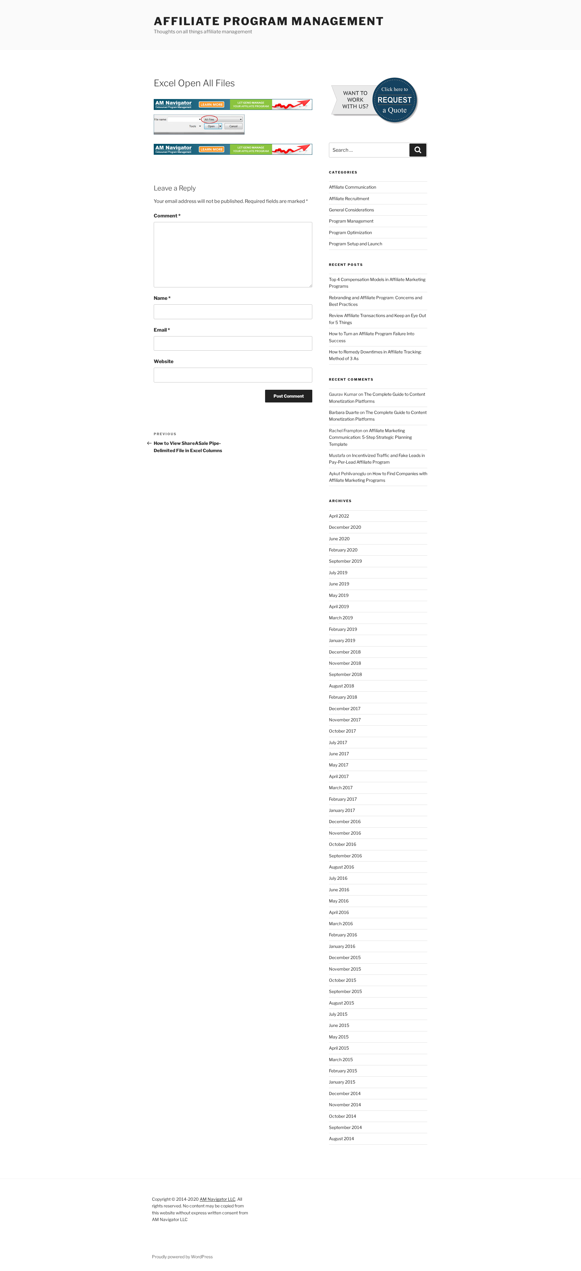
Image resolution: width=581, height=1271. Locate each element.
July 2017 (338, 742)
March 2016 (341, 923)
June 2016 (339, 889)
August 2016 (341, 866)
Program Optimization (350, 232)
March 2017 (341, 787)
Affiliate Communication (352, 187)
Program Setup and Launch (355, 243)
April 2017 (339, 776)
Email (162, 330)
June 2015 (339, 1025)
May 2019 (339, 595)
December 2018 (345, 651)
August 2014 (341, 1138)
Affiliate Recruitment (349, 198)
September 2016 (345, 855)
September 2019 (345, 561)
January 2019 (342, 640)
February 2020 (343, 549)
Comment (167, 216)
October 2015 (342, 980)
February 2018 (343, 697)
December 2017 (344, 708)
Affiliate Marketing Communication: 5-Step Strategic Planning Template (370, 437)
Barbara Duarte (344, 412)
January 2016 (342, 946)
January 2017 (342, 810)
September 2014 (345, 1127)
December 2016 (345, 821)
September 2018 (345, 674)
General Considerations (351, 209)
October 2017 (342, 730)
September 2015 (345, 991)
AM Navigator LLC (217, 1199)
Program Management (351, 220)
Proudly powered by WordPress (182, 1256)
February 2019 (343, 629)
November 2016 (345, 833)
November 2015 (345, 968)
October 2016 (342, 844)
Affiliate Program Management (269, 21)
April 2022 (339, 515)
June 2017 (339, 753)
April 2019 (339, 606)
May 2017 (338, 764)
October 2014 (342, 1116)
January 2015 (342, 1081)
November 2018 (345, 663)
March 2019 (341, 617)
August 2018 (341, 685)
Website (163, 361)
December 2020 (345, 527)
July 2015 (338, 1014)
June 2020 (339, 538)
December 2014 (345, 1093)
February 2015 (343, 1070)
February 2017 (343, 799)
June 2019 (339, 583)
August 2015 (341, 1002)
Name (162, 298)
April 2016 (339, 912)
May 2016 (339, 900)
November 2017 (345, 719)
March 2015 (341, 1059)
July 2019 (338, 572)
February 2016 (343, 934)
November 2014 (345, 1104)
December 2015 (345, 957)
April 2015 (339, 1048)
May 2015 (339, 1036)
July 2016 (338, 878)
